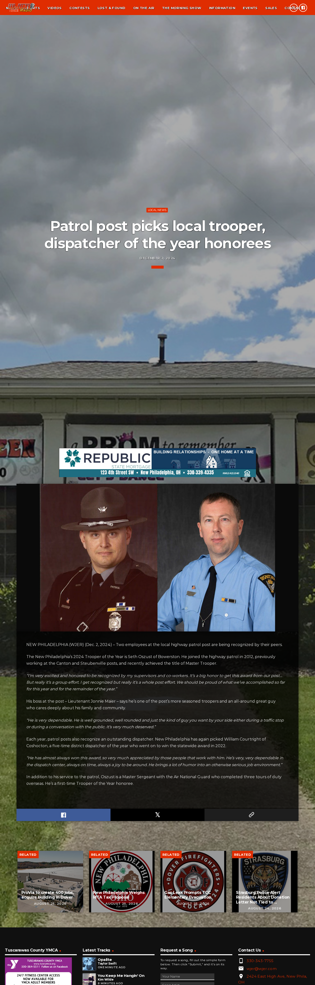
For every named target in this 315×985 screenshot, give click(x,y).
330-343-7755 (260, 960)
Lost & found (111, 8)
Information (222, 8)
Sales (271, 8)
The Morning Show (181, 8)
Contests (79, 8)
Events (250, 8)
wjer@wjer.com (262, 968)
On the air (144, 8)
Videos (54, 8)
